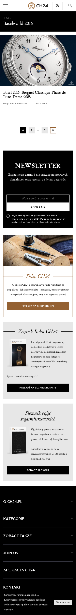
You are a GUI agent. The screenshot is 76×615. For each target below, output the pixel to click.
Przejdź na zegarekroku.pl (38, 388)
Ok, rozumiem (63, 602)
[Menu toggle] (5, 5)
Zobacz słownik (38, 470)
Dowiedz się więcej (50, 222)
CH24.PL (38, 5)
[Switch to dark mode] (57, 5)
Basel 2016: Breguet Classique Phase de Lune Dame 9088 (34, 94)
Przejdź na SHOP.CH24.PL (38, 306)
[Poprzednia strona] (23, 130)
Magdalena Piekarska (15, 103)
